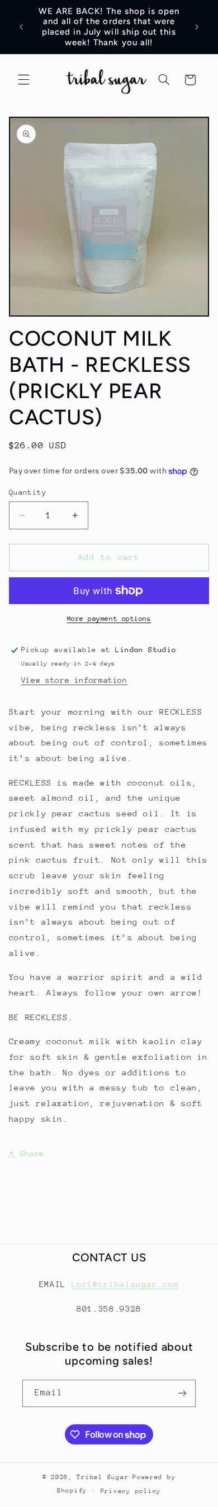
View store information (74, 680)
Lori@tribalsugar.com (125, 1284)
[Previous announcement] (21, 27)
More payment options (109, 619)
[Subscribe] (182, 1393)
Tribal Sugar (103, 1477)
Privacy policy (131, 1491)
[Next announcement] (196, 27)
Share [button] (32, 1153)
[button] (23, 80)
